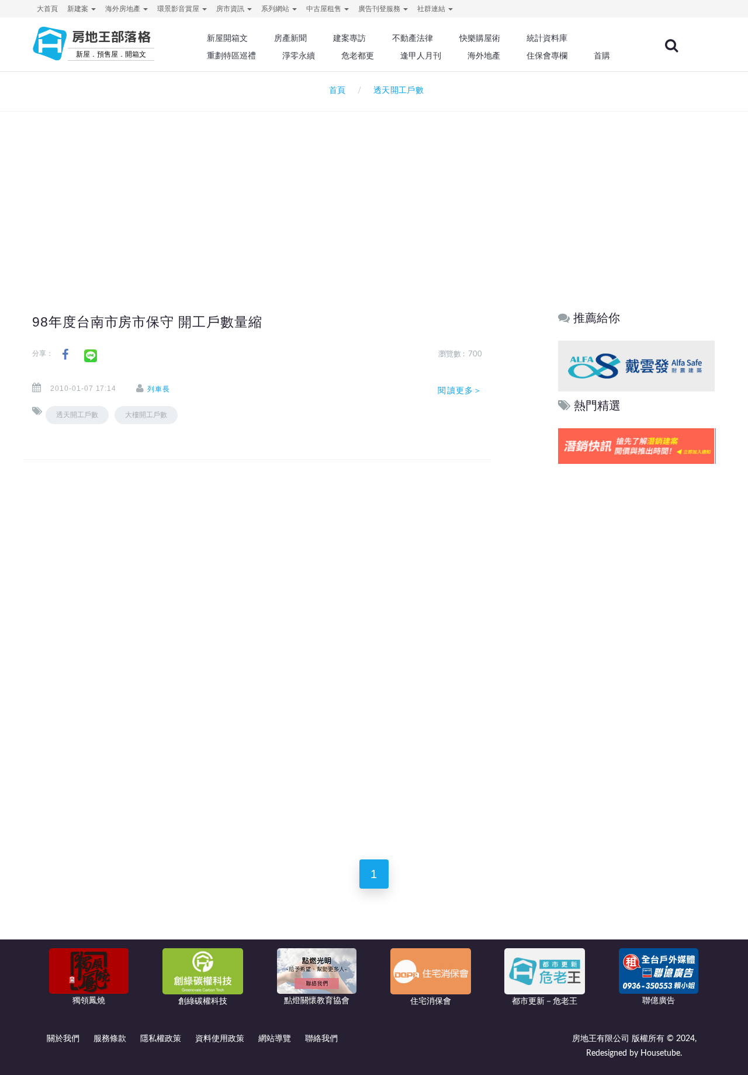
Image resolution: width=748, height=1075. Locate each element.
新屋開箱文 (227, 38)
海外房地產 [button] (123, 8)
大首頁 (47, 8)
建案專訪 (349, 38)
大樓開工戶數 (146, 415)
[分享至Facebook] (65, 355)
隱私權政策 (160, 1039)
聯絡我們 (321, 1039)
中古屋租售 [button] (324, 8)
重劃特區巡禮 (231, 55)
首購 (602, 55)
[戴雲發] (636, 365)
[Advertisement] (374, 190)
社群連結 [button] (432, 8)
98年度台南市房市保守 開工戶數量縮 (147, 322)
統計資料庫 (547, 38)
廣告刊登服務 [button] (380, 8)
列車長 (158, 389)
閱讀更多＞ (460, 390)
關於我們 (63, 1039)
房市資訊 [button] (231, 8)
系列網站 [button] (276, 8)
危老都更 (357, 55)
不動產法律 (412, 38)
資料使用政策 (219, 1039)
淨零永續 (298, 55)
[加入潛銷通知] (636, 446)
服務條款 (110, 1039)
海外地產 (484, 55)
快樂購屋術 (479, 38)
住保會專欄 (547, 55)
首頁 (334, 90)
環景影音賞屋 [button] (179, 8)
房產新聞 (290, 38)
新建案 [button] (78, 8)
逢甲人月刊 (420, 55)
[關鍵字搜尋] (671, 45)
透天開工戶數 (77, 415)
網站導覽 (274, 1039)
